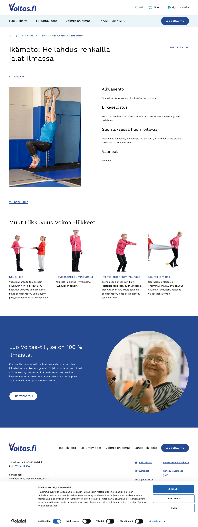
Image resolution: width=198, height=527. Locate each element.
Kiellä (174, 508)
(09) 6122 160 (22, 466)
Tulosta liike (179, 47)
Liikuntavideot (46, 21)
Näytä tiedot (155, 521)
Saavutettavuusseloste (176, 462)
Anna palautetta (144, 479)
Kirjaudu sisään (180, 7)
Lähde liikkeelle (146, 448)
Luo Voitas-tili (175, 21)
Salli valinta (174, 498)
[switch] (86, 521)
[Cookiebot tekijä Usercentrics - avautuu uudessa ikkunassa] (18, 521)
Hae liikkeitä (18, 21)
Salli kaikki (173, 489)
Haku (142, 7)
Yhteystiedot (142, 470)
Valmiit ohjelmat (78, 21)
